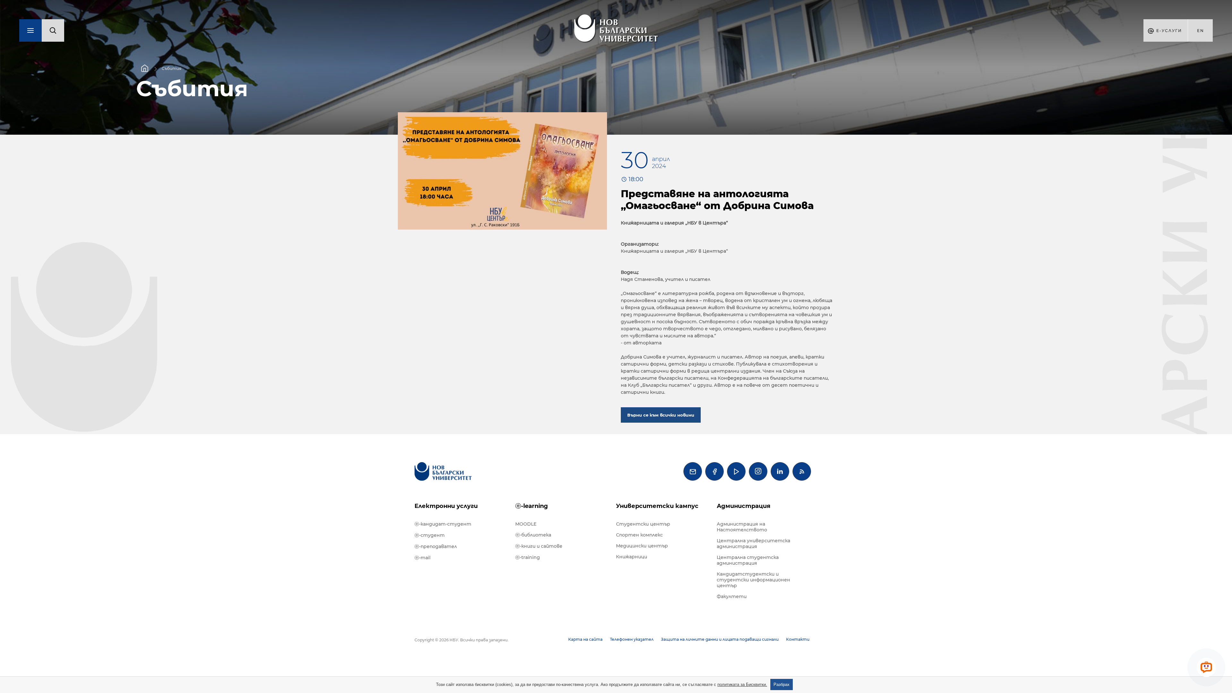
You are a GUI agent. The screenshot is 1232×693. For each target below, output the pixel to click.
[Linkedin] (780, 471)
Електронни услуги (446, 506)
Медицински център (642, 546)
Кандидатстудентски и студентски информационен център (753, 579)
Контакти (797, 639)
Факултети (732, 596)
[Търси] (53, 30)
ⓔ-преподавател (436, 546)
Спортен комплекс (639, 535)
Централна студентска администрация (748, 560)
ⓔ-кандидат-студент (443, 524)
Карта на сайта (585, 639)
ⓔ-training (527, 557)
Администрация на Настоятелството (742, 527)
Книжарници (631, 557)
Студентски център (643, 524)
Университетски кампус (657, 506)
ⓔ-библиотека (533, 535)
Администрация (743, 506)
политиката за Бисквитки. (742, 684)
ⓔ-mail (423, 558)
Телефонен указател (632, 639)
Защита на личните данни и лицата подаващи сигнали (720, 639)
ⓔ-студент (430, 535)
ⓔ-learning (531, 506)
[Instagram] (758, 471)
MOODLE (525, 524)
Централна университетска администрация (753, 543)
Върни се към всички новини (660, 415)
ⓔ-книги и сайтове (538, 546)
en (1200, 30)
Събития (171, 68)
